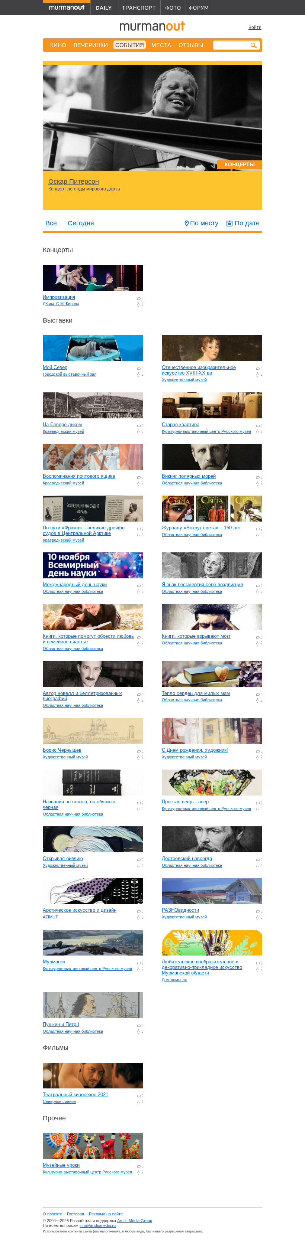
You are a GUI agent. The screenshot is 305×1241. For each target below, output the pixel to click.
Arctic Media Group (134, 1220)
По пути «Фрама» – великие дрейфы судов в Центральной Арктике (84, 530)
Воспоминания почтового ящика (79, 476)
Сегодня (81, 223)
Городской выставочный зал (69, 374)
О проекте (52, 1214)
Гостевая (75, 1214)
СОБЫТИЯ (129, 45)
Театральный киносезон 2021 (75, 1094)
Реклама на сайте (106, 1214)
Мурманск (54, 961)
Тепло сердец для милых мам (196, 693)
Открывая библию (63, 858)
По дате (247, 223)
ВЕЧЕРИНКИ (91, 45)
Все (51, 223)
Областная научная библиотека (192, 483)
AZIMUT (50, 917)
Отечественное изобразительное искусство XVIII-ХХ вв (199, 370)
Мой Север (55, 367)
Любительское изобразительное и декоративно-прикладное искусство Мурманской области (202, 967)
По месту (204, 223)
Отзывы (191, 45)
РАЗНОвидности (180, 910)
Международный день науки (75, 584)
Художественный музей (184, 380)
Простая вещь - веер (185, 801)
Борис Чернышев (62, 750)
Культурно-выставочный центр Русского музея (206, 431)
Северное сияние (59, 1101)
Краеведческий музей (63, 431)
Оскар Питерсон (73, 181)
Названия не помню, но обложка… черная (81, 804)
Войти (254, 27)
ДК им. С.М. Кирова (61, 303)
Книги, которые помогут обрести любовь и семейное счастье (88, 638)
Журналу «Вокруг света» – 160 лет (201, 527)
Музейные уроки (61, 1165)
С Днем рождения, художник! (195, 750)
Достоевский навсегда (187, 858)
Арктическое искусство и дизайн (79, 910)
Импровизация (59, 297)
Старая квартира (180, 424)
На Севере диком (62, 424)
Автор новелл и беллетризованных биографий (82, 696)
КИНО (58, 45)
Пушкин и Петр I (61, 1024)
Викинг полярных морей (189, 476)
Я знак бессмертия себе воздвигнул (202, 584)
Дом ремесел (174, 979)
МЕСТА (161, 45)
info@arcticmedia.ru (98, 1225)
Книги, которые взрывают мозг (196, 636)
